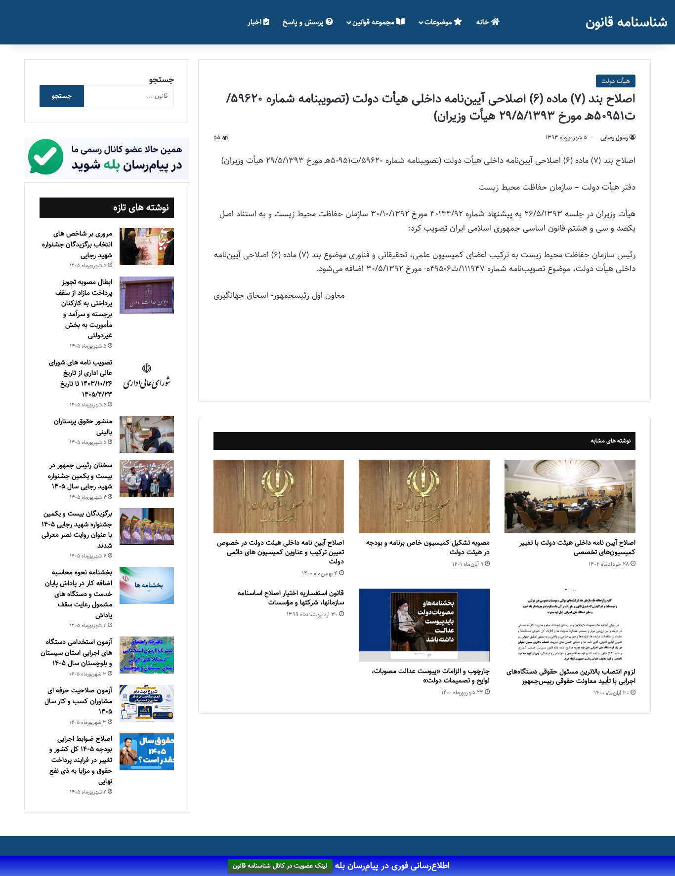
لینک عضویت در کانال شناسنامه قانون (280, 866)
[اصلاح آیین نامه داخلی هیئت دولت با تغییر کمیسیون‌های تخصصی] (570, 496)
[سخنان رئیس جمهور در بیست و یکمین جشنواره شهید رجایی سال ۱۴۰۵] (147, 478)
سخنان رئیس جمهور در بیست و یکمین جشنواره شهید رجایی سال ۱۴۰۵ (80, 476)
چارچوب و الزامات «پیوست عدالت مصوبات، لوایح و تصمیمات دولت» (431, 676)
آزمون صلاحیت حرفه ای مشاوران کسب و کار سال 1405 (78, 701)
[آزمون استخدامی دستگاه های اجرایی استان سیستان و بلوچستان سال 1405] (147, 655)
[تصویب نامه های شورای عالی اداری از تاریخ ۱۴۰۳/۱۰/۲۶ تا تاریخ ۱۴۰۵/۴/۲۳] (147, 377)
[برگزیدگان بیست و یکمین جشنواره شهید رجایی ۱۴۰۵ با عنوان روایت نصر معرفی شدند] (147, 526)
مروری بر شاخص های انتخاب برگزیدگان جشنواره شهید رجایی (77, 244)
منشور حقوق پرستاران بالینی (83, 427)
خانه (483, 22)
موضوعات (439, 22)
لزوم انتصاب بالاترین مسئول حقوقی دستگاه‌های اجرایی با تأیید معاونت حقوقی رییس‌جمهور (570, 676)
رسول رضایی (614, 137)
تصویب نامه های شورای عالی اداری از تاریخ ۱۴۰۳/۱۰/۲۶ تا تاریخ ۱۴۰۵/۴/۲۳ (80, 378)
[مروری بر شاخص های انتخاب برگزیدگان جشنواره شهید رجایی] (147, 246)
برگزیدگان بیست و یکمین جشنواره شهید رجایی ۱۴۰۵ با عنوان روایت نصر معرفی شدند (77, 529)
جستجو (161, 79)
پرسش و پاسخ (304, 22)
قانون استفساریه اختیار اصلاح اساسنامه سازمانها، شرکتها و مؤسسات (291, 598)
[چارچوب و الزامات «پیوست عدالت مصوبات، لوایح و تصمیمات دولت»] (424, 625)
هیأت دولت (615, 81)
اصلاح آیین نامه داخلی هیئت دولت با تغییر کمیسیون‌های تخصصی (577, 547)
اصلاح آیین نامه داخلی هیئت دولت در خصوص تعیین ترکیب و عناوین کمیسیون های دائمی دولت (280, 552)
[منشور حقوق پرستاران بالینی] (147, 434)
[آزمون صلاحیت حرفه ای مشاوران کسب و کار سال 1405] (147, 703)
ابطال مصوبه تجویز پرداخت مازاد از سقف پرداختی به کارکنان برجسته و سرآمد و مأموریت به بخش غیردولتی (83, 309)
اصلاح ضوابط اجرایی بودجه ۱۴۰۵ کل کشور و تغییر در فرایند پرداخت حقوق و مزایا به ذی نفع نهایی (80, 760)
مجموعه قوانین (374, 22)
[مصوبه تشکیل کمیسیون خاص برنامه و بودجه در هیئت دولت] (424, 496)
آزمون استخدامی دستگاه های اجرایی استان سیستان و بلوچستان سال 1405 (76, 653)
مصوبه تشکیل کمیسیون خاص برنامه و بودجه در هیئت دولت (428, 547)
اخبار (255, 22)
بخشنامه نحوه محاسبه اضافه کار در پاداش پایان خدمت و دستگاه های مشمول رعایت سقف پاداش (78, 593)
